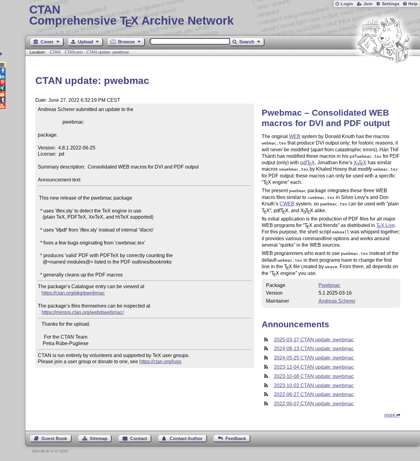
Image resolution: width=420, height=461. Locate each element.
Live (385, 225)
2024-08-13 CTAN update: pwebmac (314, 348)
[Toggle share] (2, 54)
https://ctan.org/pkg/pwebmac (73, 293)
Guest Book (54, 438)
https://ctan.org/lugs (160, 361)
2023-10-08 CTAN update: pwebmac (314, 376)
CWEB (287, 203)
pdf (307, 162)
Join (368, 4)
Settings (390, 4)
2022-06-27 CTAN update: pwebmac (314, 394)
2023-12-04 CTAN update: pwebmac (314, 367)
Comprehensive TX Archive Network (131, 15)
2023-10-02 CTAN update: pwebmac (314, 385)
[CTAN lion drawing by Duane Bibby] (383, 74)
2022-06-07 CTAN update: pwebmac (314, 403)
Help (413, 4)
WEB (294, 136)
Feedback (235, 438)
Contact (138, 438)
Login (347, 4)
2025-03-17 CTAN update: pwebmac (314, 339)
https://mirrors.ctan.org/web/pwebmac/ (83, 312)
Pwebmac (329, 285)
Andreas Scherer (337, 301)
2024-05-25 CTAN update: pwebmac (314, 357)
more (389, 415)
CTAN (55, 52)
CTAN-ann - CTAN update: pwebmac (97, 52)
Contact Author (186, 438)
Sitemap (98, 438)
